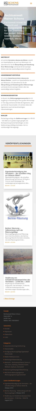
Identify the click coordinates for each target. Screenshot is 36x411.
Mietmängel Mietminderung (13, 359)
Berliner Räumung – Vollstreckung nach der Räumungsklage (14, 230)
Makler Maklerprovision (12, 357)
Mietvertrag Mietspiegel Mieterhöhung (16, 370)
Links (6, 337)
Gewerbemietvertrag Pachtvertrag (15, 346)
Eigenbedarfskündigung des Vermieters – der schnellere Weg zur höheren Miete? (18, 173)
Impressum (8, 331)
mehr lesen (10, 185)
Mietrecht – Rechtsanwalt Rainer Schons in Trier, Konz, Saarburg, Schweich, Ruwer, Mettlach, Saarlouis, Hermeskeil (17, 365)
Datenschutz (8, 334)
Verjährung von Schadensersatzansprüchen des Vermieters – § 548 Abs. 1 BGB (17, 280)
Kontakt (7, 328)
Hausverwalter (9, 349)
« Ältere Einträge (9, 299)
